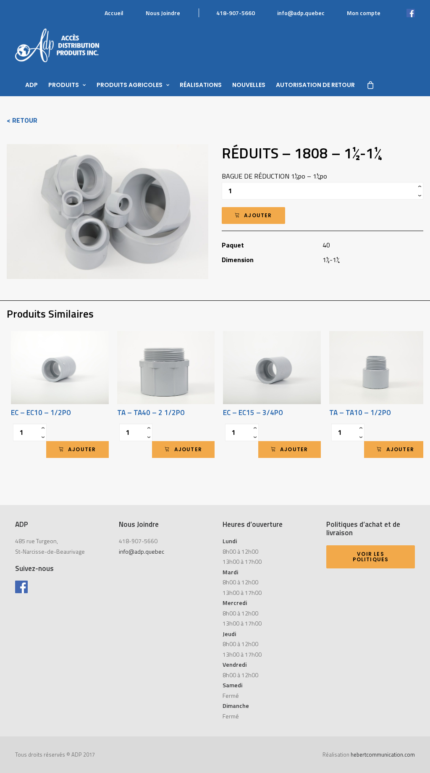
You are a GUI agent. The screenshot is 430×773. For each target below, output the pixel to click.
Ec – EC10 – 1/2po (41, 412)
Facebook (402, 12)
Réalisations (201, 85)
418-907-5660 (235, 12)
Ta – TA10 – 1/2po (360, 412)
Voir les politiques (371, 556)
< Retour (22, 120)
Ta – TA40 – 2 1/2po (151, 412)
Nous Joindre (163, 12)
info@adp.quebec (301, 12)
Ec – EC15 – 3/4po (253, 412)
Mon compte (363, 12)
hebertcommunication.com (383, 754)
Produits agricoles (130, 85)
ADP (31, 85)
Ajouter (258, 215)
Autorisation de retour (315, 85)
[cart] (370, 85)
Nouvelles (248, 85)
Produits (63, 85)
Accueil (114, 12)
